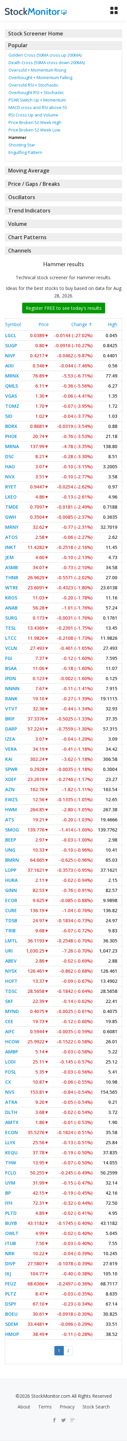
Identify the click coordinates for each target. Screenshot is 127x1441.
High (112, 324)
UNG (10, 850)
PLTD (11, 1213)
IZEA (10, 739)
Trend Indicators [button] (29, 210)
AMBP (11, 1052)
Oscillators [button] (21, 197)
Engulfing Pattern (25, 152)
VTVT (11, 709)
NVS (9, 1092)
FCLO (10, 1173)
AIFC (10, 1031)
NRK (10, 1253)
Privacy (67, 1407)
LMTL (11, 941)
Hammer (17, 137)
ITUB (10, 1243)
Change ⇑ (81, 324)
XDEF (10, 779)
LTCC (11, 638)
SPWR (11, 769)
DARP (11, 729)
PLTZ (10, 1294)
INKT (10, 547)
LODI (10, 1062)
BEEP (10, 840)
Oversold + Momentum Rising (37, 70)
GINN (11, 890)
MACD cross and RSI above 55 (37, 107)
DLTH (11, 1112)
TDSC (11, 991)
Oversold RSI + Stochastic (33, 85)
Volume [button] (17, 223)
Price (43, 324)
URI (9, 951)
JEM (9, 557)
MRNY (12, 527)
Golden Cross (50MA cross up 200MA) (44, 55)
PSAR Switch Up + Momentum (37, 100)
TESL (10, 628)
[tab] (63, 33)
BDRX (11, 426)
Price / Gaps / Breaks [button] (34, 183)
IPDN (10, 678)
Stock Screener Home (35, 33)
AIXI (9, 366)
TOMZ (12, 406)
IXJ (8, 1273)
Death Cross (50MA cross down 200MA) (46, 62)
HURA (11, 880)
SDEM (11, 1324)
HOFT (11, 981)
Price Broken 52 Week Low (34, 130)
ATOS (11, 537)
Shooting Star (21, 145)
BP (8, 1193)
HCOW (12, 1041)
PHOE (11, 436)
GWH (10, 517)
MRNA (12, 446)
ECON (11, 1132)
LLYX (10, 1142)
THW (10, 1163)
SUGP (11, 345)
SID (8, 416)
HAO (10, 466)
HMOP (12, 1334)
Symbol (13, 324)
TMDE (12, 507)
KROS (11, 598)
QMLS (11, 386)
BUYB (11, 1223)
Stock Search (96, 1407)
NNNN (12, 688)
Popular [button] (18, 45)
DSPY (10, 1304)
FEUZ (10, 1284)
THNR (11, 577)
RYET (11, 487)
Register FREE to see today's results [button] (64, 308)
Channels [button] (19, 250)
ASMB (11, 567)
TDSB (11, 920)
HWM (11, 809)
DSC (9, 456)
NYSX (11, 971)
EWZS (11, 799)
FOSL (10, 1072)
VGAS (11, 396)
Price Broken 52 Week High (34, 122)
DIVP (10, 1263)
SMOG (12, 830)
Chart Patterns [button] (27, 237)
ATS (9, 820)
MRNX (12, 376)
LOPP (10, 870)
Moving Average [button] (28, 170)
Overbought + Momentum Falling (40, 77)
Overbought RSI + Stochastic (36, 92)
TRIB (10, 930)
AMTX (12, 1122)
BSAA (11, 668)
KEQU (11, 1152)
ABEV (11, 961)
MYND (12, 1011)
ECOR (11, 900)
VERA (11, 749)
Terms (45, 1407)
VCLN (11, 648)
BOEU (11, 1314)
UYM (10, 1183)
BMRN (12, 860)
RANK (11, 698)
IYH (8, 1203)
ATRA (11, 1102)
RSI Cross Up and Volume (33, 115)
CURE (11, 910)
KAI (8, 759)
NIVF (10, 355)
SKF (9, 1001)
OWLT (12, 1233)
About (24, 1407)
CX (8, 1082)
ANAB (11, 608)
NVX (10, 476)
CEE (9, 1021)
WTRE (11, 587)
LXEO (11, 497)
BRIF (10, 719)
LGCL (10, 335)
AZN (10, 789)
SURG (11, 618)
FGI (8, 658)
